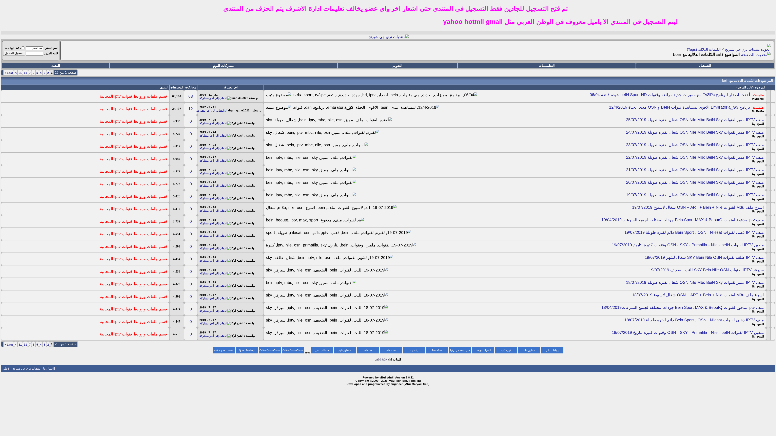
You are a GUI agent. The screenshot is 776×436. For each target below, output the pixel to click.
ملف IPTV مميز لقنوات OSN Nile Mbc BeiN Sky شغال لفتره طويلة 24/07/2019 (695, 132)
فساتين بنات (529, 350)
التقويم (397, 66)
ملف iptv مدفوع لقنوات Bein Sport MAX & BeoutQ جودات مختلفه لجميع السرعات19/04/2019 (682, 220)
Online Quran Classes (269, 350)
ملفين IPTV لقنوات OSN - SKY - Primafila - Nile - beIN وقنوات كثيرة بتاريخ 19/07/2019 (688, 245)
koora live (437, 350)
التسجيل (705, 66)
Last (8, 72)
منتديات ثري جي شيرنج (742, 49)
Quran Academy (247, 350)
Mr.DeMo (758, 98)
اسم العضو (51, 47)
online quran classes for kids (223, 351)
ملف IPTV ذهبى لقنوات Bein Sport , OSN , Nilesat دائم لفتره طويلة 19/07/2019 (694, 232)
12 (190, 109)
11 (25, 72)
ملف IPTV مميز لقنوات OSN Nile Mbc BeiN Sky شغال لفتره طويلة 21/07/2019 (695, 170)
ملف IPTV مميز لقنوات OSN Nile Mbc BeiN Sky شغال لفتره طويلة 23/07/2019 (695, 145)
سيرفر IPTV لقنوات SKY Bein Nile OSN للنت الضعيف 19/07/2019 (706, 270)
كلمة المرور (51, 53)
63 (190, 96)
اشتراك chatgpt (483, 350)
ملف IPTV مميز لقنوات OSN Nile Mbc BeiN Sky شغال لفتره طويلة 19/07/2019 (695, 195)
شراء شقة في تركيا (460, 350)
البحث (55, 66)
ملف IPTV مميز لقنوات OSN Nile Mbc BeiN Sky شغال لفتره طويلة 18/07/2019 (695, 282)
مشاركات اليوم (223, 66)
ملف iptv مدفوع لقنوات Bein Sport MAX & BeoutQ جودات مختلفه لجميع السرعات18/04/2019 (682, 307)
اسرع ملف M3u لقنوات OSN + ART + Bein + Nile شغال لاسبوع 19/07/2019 (698, 207)
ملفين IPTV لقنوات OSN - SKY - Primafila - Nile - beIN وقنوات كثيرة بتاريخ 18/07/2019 (688, 332)
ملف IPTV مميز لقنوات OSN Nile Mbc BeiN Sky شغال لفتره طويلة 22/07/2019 (695, 157)
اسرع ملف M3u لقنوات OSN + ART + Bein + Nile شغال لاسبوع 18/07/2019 (698, 295)
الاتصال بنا (49, 368)
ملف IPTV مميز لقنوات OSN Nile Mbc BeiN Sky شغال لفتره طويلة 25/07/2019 (695, 119)
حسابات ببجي (322, 350)
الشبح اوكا (758, 123)
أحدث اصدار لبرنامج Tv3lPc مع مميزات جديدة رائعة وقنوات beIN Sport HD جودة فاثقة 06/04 (670, 94)
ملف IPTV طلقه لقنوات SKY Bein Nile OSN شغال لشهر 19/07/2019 (704, 257)
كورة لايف (506, 350)
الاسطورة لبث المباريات (345, 351)
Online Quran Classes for (293, 351)
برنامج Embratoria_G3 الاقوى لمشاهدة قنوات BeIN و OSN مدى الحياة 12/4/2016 (679, 107)
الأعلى (6, 368)
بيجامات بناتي (552, 350)
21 (20, 72)
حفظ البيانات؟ (13, 48)
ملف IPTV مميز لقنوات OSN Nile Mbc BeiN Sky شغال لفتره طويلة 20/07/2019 (695, 182)
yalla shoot (391, 350)
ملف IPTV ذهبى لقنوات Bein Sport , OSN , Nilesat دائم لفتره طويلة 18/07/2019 (694, 320)
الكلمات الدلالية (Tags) (704, 49)
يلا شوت (414, 350)
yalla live (368, 350)
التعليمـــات (547, 66)
